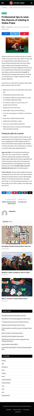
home (3, 376)
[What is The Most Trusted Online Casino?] (17, 287)
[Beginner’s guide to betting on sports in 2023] (17, 261)
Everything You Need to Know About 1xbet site (16, 246)
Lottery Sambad (6, 382)
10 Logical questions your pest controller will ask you (15, 322)
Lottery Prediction (6, 379)
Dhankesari (5, 367)
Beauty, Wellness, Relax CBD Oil (10, 344)
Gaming (4, 373)
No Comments (25, 27)
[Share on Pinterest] (24, 33)
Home (10, 7)
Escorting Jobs (22, 202)
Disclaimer (8, 409)
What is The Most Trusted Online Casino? (14, 298)
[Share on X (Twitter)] (15, 33)
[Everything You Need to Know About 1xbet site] (17, 235)
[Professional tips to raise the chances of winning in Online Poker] (17, 45)
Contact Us (18, 412)
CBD (3, 364)
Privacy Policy (26, 409)
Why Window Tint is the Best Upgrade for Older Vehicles (16, 318)
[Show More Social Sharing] (30, 33)
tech (3, 392)
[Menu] (3, 3)
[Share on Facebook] (6, 33)
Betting (4, 13)
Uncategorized (5, 395)
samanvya (10, 27)
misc (3, 386)
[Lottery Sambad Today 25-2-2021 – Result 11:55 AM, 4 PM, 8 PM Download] (17, 3)
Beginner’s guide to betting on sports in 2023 (16, 272)
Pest (3, 389)
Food (3, 370)
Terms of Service (17, 409)
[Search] (31, 3)
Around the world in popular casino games (13, 336)
